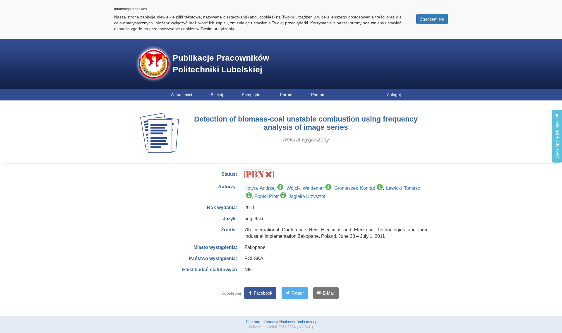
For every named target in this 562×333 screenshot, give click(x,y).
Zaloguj (394, 94)
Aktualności (181, 94)
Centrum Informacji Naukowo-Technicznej (281, 322)
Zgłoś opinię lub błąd (557, 139)
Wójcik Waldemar (305, 188)
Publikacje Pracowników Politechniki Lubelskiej (221, 63)
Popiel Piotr (266, 196)
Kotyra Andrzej (260, 188)
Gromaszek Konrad (354, 188)
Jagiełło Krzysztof (307, 196)
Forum (286, 94)
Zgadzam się (432, 19)
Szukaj (217, 94)
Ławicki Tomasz (403, 188)
